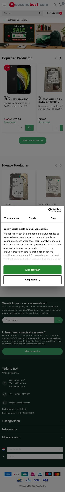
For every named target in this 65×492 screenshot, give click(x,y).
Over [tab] (53, 218)
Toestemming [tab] (11, 218)
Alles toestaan (32, 269)
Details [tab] (32, 218)
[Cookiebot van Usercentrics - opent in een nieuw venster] (48, 210)
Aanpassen (31, 279)
